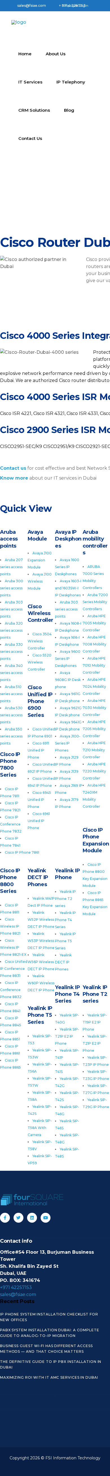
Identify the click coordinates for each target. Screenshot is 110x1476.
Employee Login (75, 5)
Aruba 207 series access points (11, 567)
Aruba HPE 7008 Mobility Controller (94, 644)
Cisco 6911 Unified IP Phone (38, 750)
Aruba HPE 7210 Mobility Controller (94, 750)
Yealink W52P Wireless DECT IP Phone (41, 919)
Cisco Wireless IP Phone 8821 (10, 926)
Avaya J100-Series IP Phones (67, 743)
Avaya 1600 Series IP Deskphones (67, 567)
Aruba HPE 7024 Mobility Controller (94, 686)
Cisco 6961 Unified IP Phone (39, 821)
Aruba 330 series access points (11, 651)
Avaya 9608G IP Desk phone (68, 680)
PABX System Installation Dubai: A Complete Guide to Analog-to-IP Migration (49, 1333)
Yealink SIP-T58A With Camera (40, 1128)
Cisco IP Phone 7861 (22, 852)
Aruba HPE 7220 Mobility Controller (94, 771)
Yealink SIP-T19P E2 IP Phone (95, 1022)
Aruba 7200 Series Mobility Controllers (95, 602)
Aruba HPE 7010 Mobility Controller (94, 665)
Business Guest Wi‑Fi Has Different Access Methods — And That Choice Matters (46, 1349)
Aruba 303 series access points (11, 609)
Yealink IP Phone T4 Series (65, 920)
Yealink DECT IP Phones (63, 962)
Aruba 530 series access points (11, 715)
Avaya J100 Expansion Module (40, 560)
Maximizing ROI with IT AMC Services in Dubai (49, 1377)
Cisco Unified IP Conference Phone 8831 (13, 968)
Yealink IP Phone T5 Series (65, 941)
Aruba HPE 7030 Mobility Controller (94, 708)
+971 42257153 (16, 1287)
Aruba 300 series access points (11, 588)
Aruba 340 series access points (11, 673)
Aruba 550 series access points (11, 736)
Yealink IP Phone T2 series (65, 898)
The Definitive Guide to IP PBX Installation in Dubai (50, 1364)
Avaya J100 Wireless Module (40, 581)
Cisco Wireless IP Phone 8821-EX (13, 947)
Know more (14, 478)
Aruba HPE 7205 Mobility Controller (94, 729)
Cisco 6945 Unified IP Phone (39, 799)
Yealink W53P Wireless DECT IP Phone (41, 941)
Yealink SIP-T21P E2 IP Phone (95, 1043)
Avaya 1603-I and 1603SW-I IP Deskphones (68, 588)
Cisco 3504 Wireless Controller (40, 641)
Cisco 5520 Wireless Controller (39, 662)
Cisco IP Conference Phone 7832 (10, 824)
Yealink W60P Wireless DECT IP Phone (41, 983)
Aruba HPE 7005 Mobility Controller (94, 623)
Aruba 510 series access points (11, 694)
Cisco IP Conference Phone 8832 (10, 990)
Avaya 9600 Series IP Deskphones (67, 658)
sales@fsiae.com (18, 1294)
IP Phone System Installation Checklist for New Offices (49, 1317)
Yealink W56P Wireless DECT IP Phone (41, 962)
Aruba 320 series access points (11, 630)
